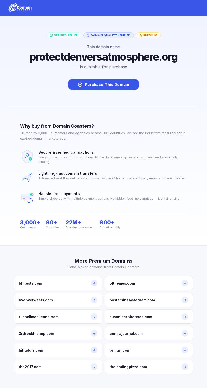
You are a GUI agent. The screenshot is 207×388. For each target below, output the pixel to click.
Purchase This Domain (107, 84)
